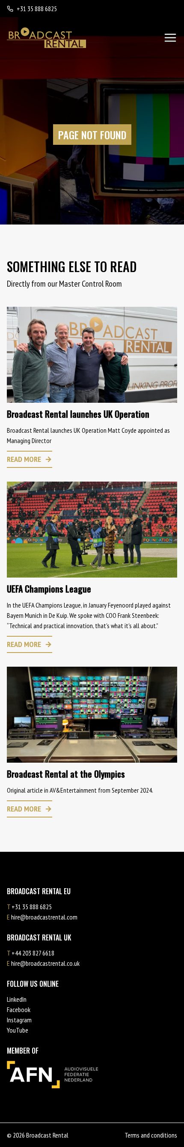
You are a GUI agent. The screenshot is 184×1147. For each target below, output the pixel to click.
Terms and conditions (151, 1135)
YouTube (17, 1030)
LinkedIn (17, 999)
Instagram (19, 1019)
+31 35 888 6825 (37, 8)
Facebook (18, 1009)
